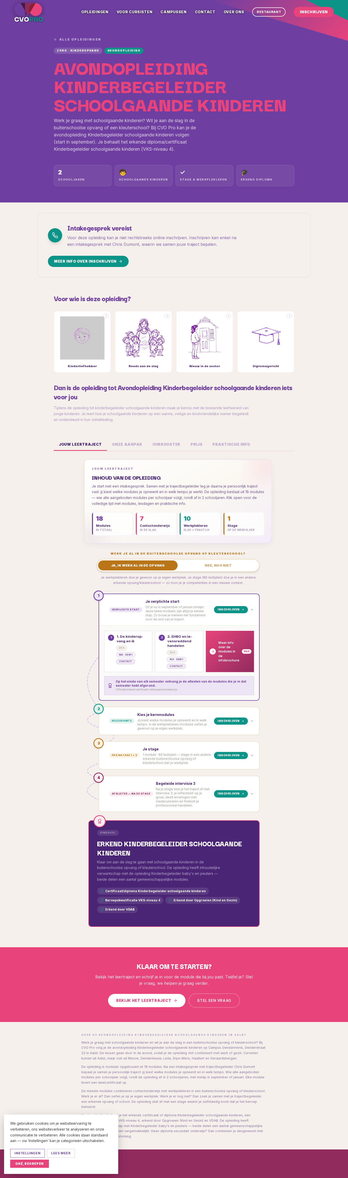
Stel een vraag (214, 1000)
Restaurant (269, 12)
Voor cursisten (135, 12)
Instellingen (28, 1153)
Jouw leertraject (80, 444)
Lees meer (60, 1153)
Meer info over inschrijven (85, 261)
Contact (205, 12)
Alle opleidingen (80, 39)
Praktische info (231, 444)
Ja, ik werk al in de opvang (138, 565)
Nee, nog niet (218, 565)
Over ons (234, 12)
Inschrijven (314, 12)
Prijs (197, 444)
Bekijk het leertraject (143, 1000)
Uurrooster (166, 444)
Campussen (173, 12)
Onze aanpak (127, 444)
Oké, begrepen (29, 1164)
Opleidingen (95, 12)
